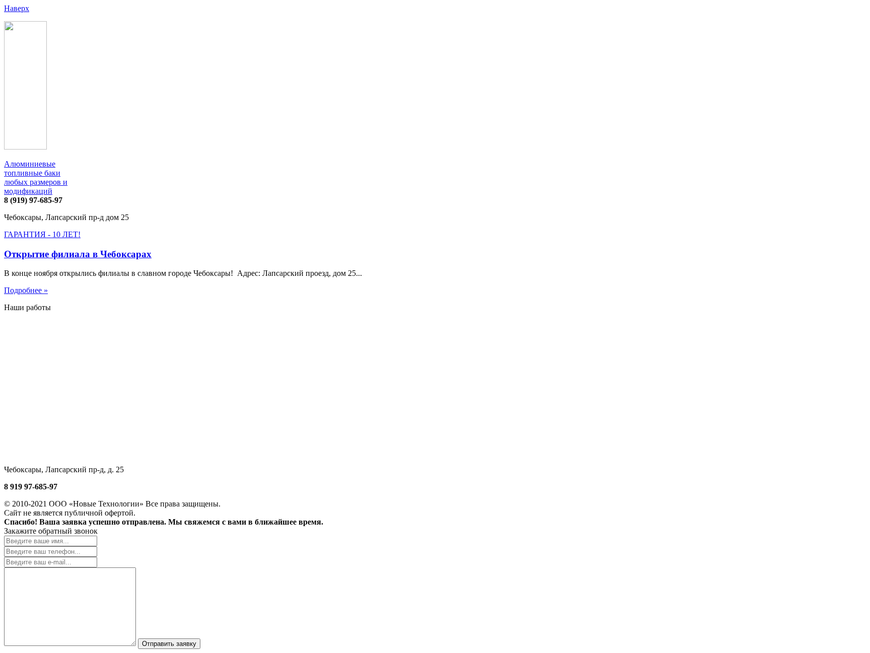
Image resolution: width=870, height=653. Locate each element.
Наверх (16, 8)
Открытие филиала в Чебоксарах (78, 254)
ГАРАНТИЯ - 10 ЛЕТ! (42, 234)
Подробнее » (26, 290)
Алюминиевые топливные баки (35, 177)
